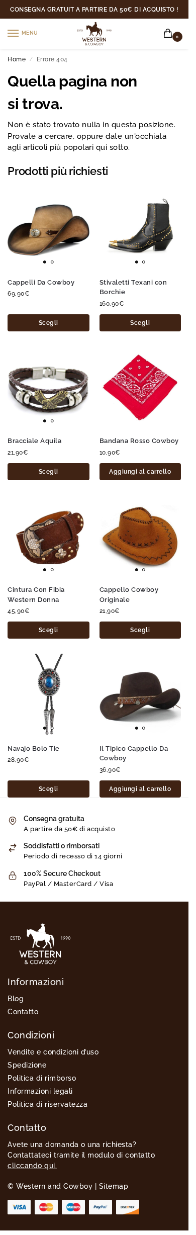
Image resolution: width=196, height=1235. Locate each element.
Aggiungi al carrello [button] (140, 471)
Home (17, 59)
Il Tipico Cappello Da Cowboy (134, 753)
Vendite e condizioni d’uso (53, 1052)
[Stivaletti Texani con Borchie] (140, 229)
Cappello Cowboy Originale (129, 594)
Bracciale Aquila (34, 441)
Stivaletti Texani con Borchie (133, 287)
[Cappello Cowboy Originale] (140, 536)
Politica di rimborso (42, 1078)
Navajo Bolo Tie (34, 748)
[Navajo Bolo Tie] (48, 695)
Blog (16, 999)
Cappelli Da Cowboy (41, 282)
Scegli (48, 322)
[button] (169, 34)
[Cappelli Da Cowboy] (48, 229)
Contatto (23, 1012)
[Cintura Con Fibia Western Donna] (48, 536)
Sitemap (114, 1186)
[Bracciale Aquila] (48, 387)
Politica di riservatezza (47, 1104)
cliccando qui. (32, 1166)
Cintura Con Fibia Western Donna (36, 594)
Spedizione (27, 1065)
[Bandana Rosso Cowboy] (140, 387)
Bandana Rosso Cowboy (139, 441)
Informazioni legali (40, 1091)
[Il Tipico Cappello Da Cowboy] (140, 695)
